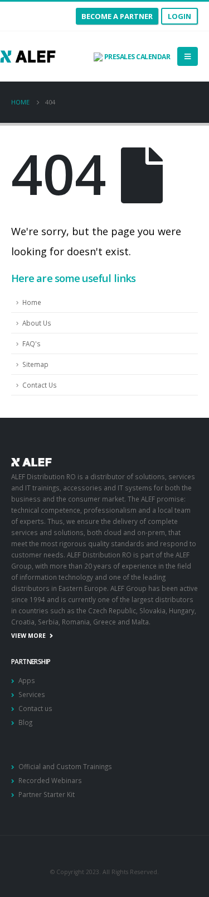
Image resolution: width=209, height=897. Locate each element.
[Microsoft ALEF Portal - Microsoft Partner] (28, 56)
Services (31, 694)
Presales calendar (136, 56)
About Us (36, 322)
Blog (25, 722)
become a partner (117, 16)
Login (179, 16)
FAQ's (31, 343)
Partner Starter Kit (46, 794)
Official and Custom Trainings (65, 766)
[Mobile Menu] (187, 56)
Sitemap (35, 364)
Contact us (35, 708)
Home (31, 302)
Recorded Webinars (50, 780)
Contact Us (39, 384)
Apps (26, 680)
